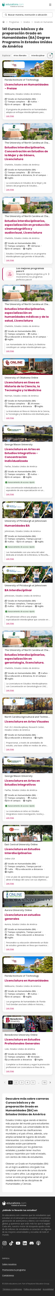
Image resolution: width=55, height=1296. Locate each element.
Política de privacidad (32, 1289)
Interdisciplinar (38, 55)
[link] (50, 1082)
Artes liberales (20, 55)
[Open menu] (50, 4)
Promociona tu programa (14, 1270)
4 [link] (27, 1082)
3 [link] (21, 1082)
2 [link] (16, 1082)
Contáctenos (8, 1275)
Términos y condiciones (12, 1289)
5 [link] (33, 1082)
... (38, 1082)
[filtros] (50, 55)
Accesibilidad (48, 1289)
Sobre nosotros (9, 1264)
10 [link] (44, 1082)
